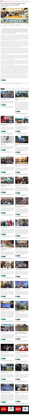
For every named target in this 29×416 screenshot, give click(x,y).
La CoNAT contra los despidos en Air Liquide (6, 372)
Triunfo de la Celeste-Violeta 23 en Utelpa (20, 227)
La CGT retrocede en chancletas (5, 352)
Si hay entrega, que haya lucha (19, 289)
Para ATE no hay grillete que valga (5, 227)
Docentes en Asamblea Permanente (5, 289)
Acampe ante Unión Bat (18, 372)
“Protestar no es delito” (4, 332)
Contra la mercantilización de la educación (20, 269)
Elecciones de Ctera (3, 144)
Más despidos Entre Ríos (18, 124)
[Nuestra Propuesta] (2, 1)
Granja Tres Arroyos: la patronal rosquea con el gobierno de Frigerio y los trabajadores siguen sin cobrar (21, 333)
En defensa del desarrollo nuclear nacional (20, 185)
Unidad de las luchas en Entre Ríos (19, 311)
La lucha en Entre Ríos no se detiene (5, 309)
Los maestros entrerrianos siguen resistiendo (6, 269)
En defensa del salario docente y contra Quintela (21, 248)
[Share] (14, 80)
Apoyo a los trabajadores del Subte (5, 99)
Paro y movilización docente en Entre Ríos (20, 352)
